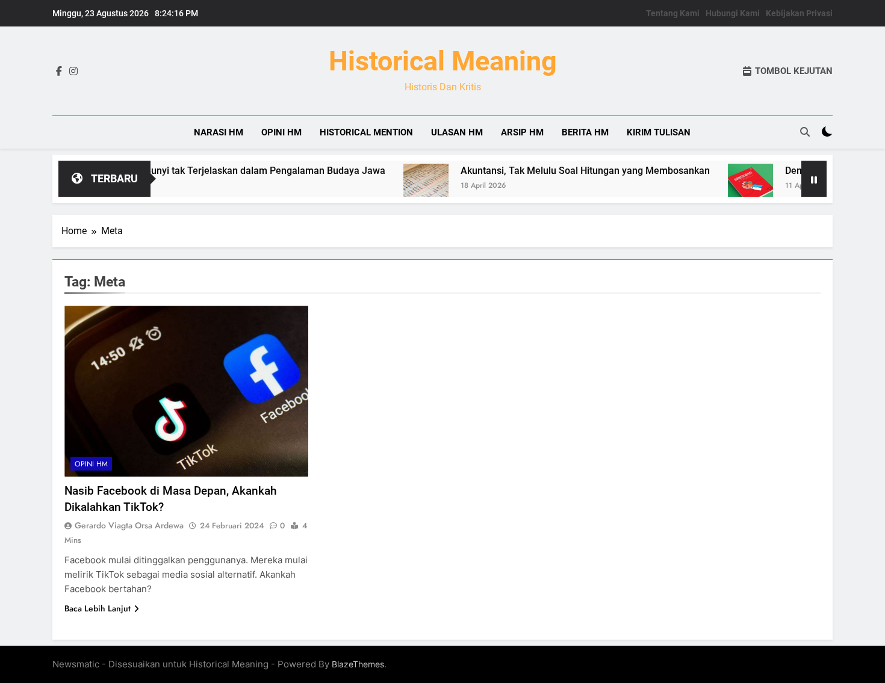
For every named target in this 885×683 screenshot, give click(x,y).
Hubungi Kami (733, 13)
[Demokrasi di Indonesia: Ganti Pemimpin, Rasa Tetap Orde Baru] (728, 186)
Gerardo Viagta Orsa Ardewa (129, 525)
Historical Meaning (443, 61)
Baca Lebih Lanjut (97, 608)
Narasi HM (218, 132)
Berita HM (585, 132)
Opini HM (281, 132)
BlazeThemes (358, 664)
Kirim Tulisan (659, 132)
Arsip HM (522, 132)
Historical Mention (366, 132)
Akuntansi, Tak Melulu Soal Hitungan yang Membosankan (563, 170)
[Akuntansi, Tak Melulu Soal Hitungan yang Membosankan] (404, 186)
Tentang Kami (673, 13)
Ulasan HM (457, 132)
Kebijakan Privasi (799, 13)
